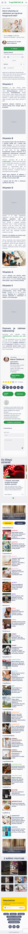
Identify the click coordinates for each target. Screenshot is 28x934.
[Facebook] (18, 926)
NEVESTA (14, 556)
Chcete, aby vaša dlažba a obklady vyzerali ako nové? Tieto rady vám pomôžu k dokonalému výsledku (18, 717)
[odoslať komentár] (22, 448)
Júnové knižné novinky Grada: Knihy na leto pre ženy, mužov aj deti (18, 830)
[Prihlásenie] (2, 2)
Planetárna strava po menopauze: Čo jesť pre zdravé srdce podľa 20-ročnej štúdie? (19, 546)
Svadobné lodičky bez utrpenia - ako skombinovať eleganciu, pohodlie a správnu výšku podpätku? (18, 561)
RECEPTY (14, 582)
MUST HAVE (15, 568)
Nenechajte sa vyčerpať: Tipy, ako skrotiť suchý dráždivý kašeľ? (18, 638)
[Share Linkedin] (18, 387)
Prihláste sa (7, 407)
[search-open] (5, 2)
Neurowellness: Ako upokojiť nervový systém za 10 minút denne (18, 598)
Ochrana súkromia (14, 919)
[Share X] (11, 387)
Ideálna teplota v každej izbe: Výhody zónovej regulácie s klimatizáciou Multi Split (17, 780)
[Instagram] (10, 926)
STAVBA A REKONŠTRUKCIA (17, 739)
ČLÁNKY (14, 634)
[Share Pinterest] (14, 387)
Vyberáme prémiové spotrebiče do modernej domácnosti (18, 793)
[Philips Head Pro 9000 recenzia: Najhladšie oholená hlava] (21, 880)
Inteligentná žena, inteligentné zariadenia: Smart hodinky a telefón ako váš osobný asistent (18, 650)
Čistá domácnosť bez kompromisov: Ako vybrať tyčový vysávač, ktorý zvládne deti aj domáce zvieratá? (18, 820)
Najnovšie (19, 523)
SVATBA (14, 620)
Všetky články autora (15, 376)
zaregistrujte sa (14, 415)
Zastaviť (14, 60)
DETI (13, 686)
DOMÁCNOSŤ (15, 712)
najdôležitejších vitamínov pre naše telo (14, 336)
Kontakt (13, 914)
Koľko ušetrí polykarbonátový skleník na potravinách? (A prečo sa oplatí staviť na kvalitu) (18, 703)
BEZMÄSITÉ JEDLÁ (17, 801)
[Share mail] (21, 387)
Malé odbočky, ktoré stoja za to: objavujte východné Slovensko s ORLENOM (18, 664)
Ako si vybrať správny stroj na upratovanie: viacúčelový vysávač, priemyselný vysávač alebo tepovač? (18, 729)
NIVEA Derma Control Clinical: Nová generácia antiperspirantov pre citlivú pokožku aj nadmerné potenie (18, 676)
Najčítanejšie (8, 523)
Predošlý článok (6, 394)
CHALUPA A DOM (17, 764)
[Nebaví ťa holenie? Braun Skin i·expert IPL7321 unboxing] (7, 888)
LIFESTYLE (15, 530)
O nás (6, 914)
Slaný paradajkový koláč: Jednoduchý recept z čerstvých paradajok (17, 587)
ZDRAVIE (8, 8)
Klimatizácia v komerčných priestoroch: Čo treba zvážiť (18, 756)
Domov (4, 8)
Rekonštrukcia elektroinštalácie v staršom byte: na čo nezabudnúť (17, 744)
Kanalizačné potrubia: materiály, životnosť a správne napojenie (18, 767)
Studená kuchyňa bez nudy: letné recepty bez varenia (18, 805)
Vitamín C (5, 87)
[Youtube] (14, 926)
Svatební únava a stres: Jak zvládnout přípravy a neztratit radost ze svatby (19, 624)
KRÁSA (14, 594)
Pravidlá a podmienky (14, 917)
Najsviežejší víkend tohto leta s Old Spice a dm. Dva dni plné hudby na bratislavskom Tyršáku (18, 535)
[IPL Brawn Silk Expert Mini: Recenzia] (21, 888)
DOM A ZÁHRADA (17, 697)
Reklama (21, 914)
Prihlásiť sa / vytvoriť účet (14, 422)
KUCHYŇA (15, 790)
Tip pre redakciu (14, 922)
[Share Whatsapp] (7, 387)
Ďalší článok (20, 394)
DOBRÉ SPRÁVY (16, 660)
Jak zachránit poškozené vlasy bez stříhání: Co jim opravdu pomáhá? (18, 612)
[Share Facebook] (3, 387)
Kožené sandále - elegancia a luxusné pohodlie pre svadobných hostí (18, 572)
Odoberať (21, 907)
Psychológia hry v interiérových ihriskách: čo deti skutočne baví (17, 690)
